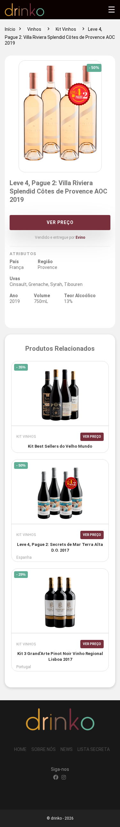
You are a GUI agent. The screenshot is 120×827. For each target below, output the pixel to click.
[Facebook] (55, 778)
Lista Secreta (93, 749)
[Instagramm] (63, 778)
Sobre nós (43, 749)
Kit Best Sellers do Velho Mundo (60, 446)
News (66, 749)
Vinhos (34, 29)
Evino (80, 237)
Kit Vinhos (66, 29)
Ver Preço (60, 222)
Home (20, 749)
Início (10, 29)
